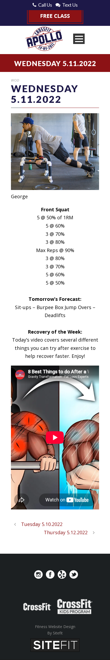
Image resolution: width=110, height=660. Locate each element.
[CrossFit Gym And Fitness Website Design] (55, 644)
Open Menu (79, 39)
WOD (15, 80)
